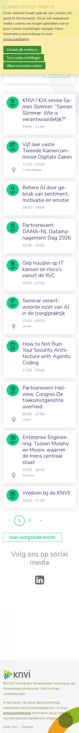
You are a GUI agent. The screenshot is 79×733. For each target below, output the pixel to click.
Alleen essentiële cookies (24, 66)
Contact (27, 727)
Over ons (10, 727)
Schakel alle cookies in (22, 49)
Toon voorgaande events (32, 537)
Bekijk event (39, 132)
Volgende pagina (40, 520)
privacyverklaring (17, 713)
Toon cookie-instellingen (23, 57)
